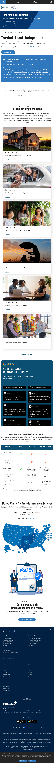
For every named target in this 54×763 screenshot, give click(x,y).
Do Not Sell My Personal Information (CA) (25, 733)
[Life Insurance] (27, 219)
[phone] (30, 698)
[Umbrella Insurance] (27, 256)
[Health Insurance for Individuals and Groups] (27, 294)
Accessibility (12, 727)
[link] (21, 722)
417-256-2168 (30, 47)
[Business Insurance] (27, 331)
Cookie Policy (28, 727)
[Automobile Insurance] (27, 181)
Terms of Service (36, 727)
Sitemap (43, 727)
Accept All (23, 760)
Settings (27, 757)
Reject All (32, 760)
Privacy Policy (19, 727)
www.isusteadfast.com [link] (35, 712)
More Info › (5, 645)
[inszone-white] (10, 630)
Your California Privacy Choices (9, 733)
